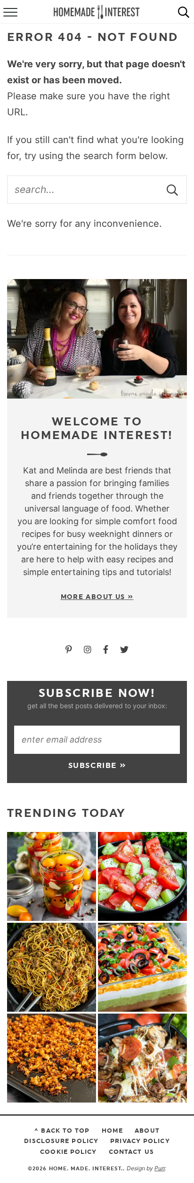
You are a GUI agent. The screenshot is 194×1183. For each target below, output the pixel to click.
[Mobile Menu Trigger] (9, 12)
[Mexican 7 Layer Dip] (142, 967)
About (147, 1130)
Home (112, 1130)
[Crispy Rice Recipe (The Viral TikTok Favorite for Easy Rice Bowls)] (51, 1058)
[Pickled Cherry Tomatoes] (51, 876)
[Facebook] (107, 650)
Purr (159, 1168)
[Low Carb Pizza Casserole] (142, 1058)
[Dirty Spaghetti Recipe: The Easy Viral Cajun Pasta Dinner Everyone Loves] (51, 967)
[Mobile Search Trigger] (183, 12)
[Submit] (172, 190)
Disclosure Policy (61, 1140)
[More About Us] (97, 339)
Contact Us (131, 1151)
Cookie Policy (68, 1151)
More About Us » (97, 596)
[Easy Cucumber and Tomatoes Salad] (142, 876)
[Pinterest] (69, 650)
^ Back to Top (61, 1130)
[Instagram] (89, 650)
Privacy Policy (140, 1140)
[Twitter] (124, 650)
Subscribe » (97, 765)
